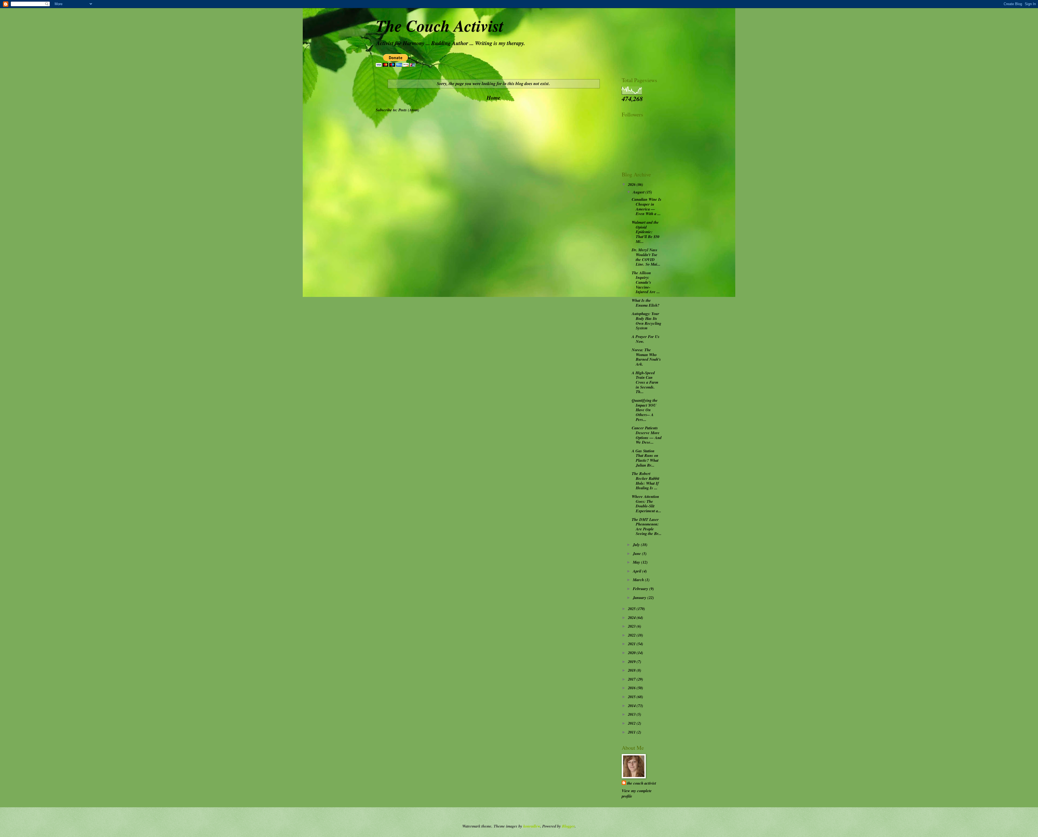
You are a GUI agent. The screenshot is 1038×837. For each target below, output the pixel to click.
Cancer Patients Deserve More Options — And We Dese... (646, 435)
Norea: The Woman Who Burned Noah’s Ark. (646, 357)
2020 (632, 652)
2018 (632, 670)
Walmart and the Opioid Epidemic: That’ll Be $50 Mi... (645, 231)
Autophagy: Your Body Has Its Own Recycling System (646, 321)
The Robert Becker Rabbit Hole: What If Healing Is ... (645, 481)
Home (493, 98)
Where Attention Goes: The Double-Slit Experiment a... (646, 504)
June (637, 553)
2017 (632, 679)
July (637, 544)
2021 (632, 644)
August (639, 192)
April (637, 571)
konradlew (531, 826)
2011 (632, 732)
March (639, 579)
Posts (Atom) (408, 110)
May (637, 562)
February (641, 588)
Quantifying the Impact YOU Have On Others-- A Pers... (645, 409)
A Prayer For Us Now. (646, 339)
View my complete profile (637, 793)
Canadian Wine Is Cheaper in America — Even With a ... (646, 206)
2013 (632, 714)
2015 (632, 696)
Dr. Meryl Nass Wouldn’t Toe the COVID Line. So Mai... (646, 257)
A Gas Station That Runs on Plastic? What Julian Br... (645, 458)
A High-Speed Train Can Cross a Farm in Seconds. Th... (645, 382)
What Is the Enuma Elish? (645, 302)
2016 (632, 688)
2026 (632, 184)
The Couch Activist (440, 25)
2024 (632, 617)
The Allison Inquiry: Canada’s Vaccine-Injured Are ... (646, 282)
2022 (632, 635)
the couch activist (641, 783)
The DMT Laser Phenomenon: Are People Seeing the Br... (646, 527)
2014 (632, 705)
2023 (632, 626)
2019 (632, 661)
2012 (632, 723)
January (640, 597)
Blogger (568, 826)
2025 (632, 608)
